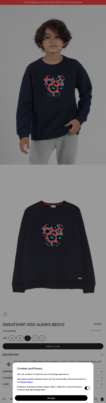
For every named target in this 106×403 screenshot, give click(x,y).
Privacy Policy (27, 382)
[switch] (87, 388)
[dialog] (53, 382)
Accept (51, 397)
